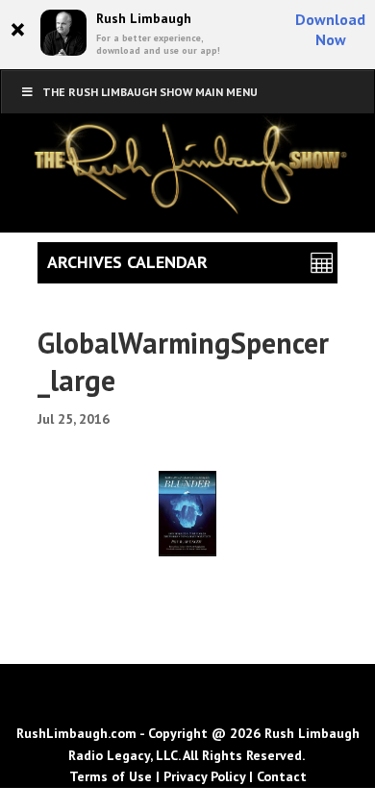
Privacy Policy (204, 776)
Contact (282, 776)
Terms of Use (110, 776)
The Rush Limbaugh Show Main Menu (150, 92)
